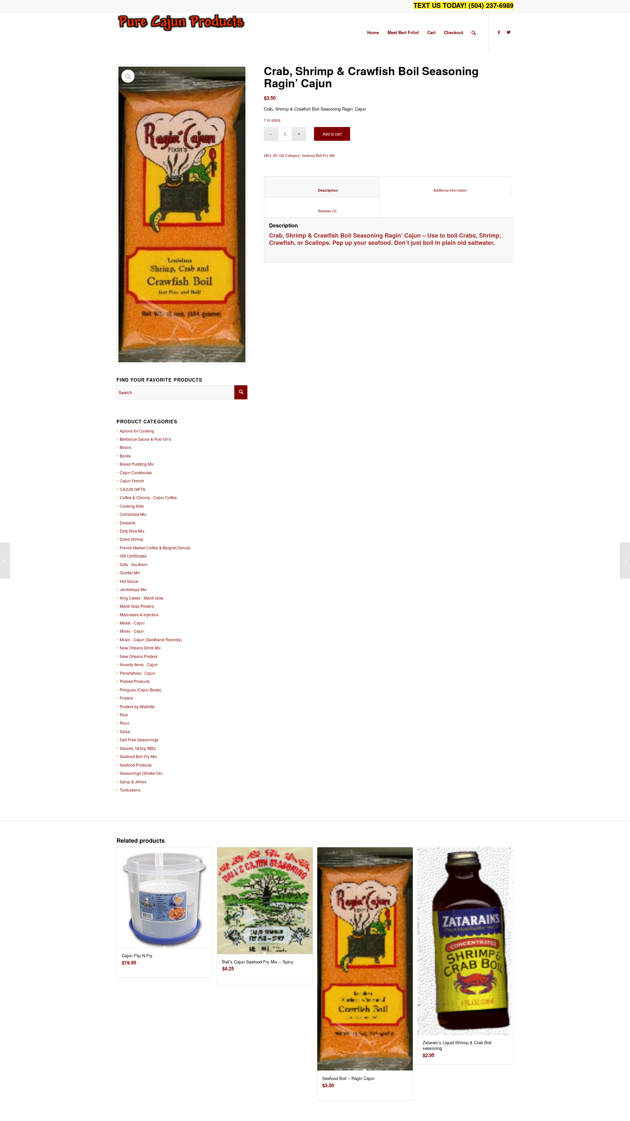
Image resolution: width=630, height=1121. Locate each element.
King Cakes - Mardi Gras (141, 598)
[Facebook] (499, 32)
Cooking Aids (132, 506)
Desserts (128, 522)
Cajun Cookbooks (136, 472)
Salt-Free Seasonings (139, 739)
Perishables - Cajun (137, 673)
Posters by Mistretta (137, 706)
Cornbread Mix (133, 514)
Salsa (125, 731)
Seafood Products (136, 765)
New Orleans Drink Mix (140, 647)
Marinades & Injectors (139, 614)
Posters (126, 698)
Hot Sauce (129, 581)
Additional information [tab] (445, 190)
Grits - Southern (134, 564)
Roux (124, 723)
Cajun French (132, 480)
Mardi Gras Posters (137, 606)
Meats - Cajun (132, 622)
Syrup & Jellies (133, 781)
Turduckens (130, 790)
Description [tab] (322, 190)
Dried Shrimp (131, 539)
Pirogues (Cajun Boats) (140, 689)
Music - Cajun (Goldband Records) (151, 639)
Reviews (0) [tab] (322, 210)
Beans (125, 447)
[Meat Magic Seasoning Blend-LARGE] (5, 560)
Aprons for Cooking (137, 431)
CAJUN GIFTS (132, 489)
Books (125, 455)
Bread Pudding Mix (137, 464)
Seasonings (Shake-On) (141, 773)
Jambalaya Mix (133, 589)
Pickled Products (135, 681)
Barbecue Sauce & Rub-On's (145, 439)
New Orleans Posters (139, 656)
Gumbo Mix (130, 572)
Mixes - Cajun (132, 631)
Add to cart (332, 134)
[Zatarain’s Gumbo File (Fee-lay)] (625, 560)
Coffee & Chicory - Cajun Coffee (148, 497)
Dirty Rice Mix (132, 531)
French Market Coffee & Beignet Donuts (155, 547)
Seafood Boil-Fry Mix (138, 756)
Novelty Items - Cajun (139, 664)
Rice (124, 714)
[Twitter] (509, 32)
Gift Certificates (133, 556)
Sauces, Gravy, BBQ (138, 748)
